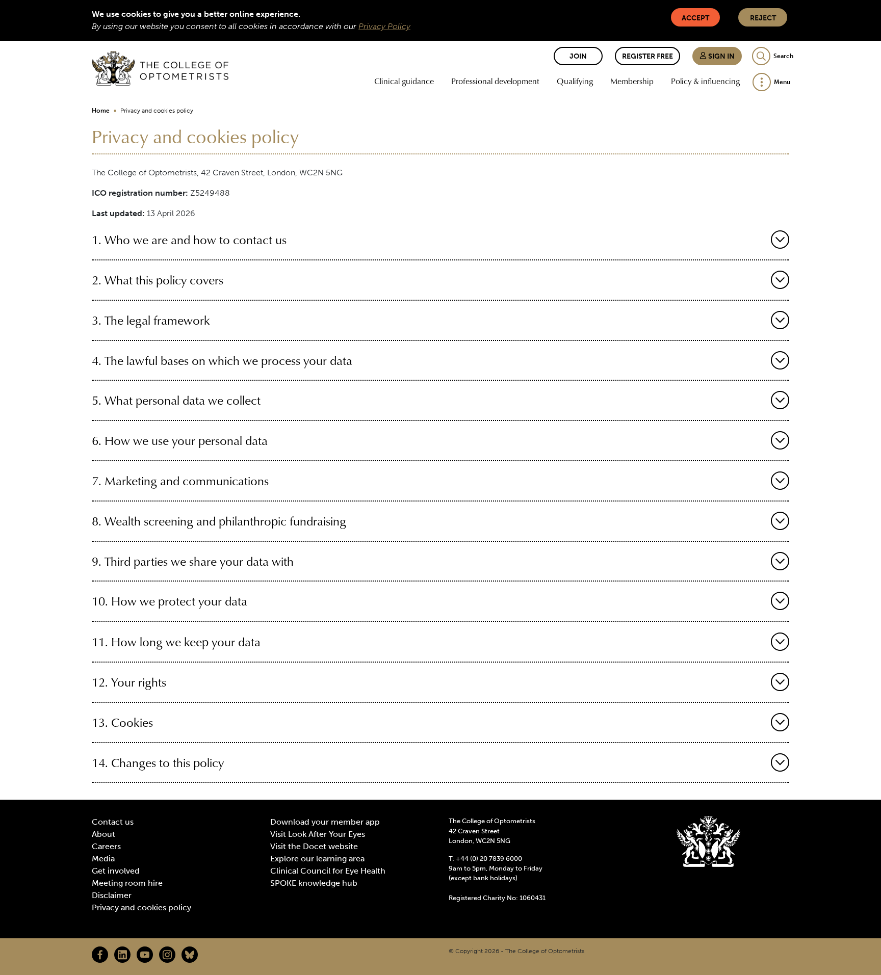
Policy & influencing (705, 81)
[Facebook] (100, 954)
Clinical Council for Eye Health (327, 871)
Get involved (116, 871)
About (103, 834)
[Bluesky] (190, 954)
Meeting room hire (127, 883)
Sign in (721, 56)
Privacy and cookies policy (141, 907)
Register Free (647, 56)
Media (103, 858)
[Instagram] (167, 954)
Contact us (113, 822)
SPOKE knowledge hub (313, 883)
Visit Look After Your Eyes (317, 834)
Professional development (495, 81)
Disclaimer (112, 895)
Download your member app (325, 822)
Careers (106, 846)
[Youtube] (145, 954)
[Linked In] (122, 954)
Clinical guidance (404, 81)
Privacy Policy (384, 26)
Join (578, 56)
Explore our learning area (317, 858)
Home (101, 110)
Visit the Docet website (314, 846)
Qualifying (575, 81)
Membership (632, 81)
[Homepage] (160, 68)
